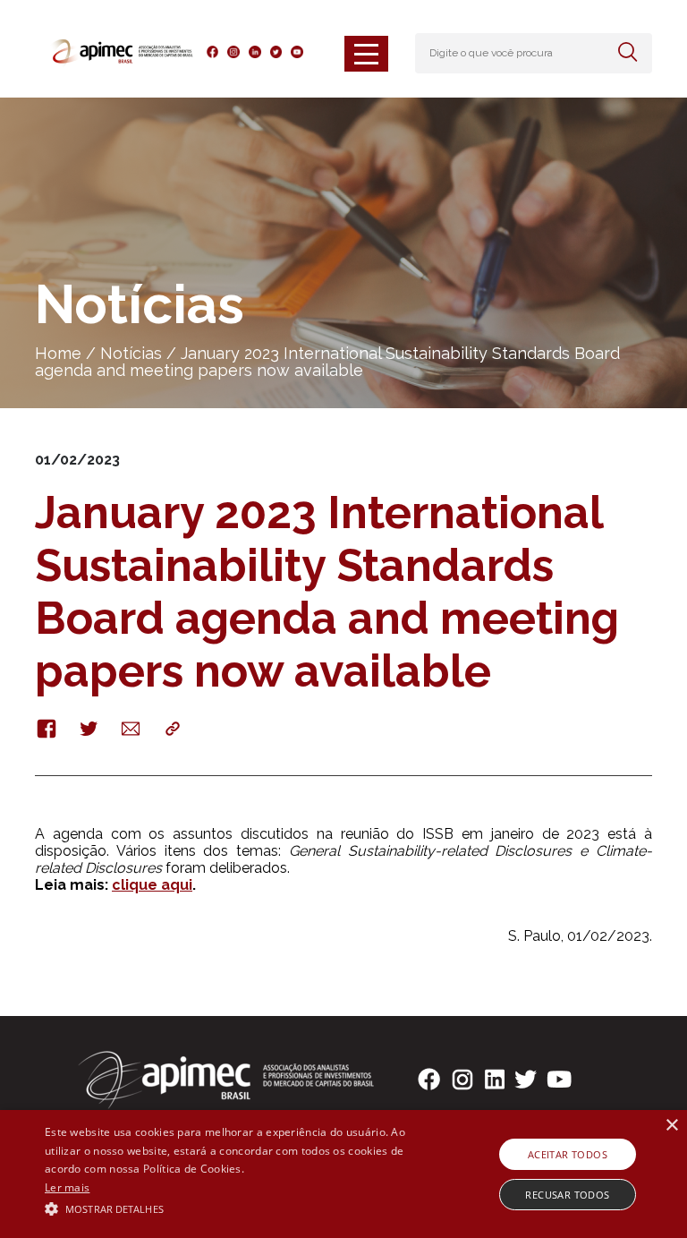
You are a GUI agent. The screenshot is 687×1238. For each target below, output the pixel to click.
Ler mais (67, 1187)
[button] (239, 1208)
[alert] (343, 1174)
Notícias (131, 353)
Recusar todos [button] (567, 1194)
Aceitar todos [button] (567, 1154)
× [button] (671, 1125)
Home (58, 353)
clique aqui (152, 884)
